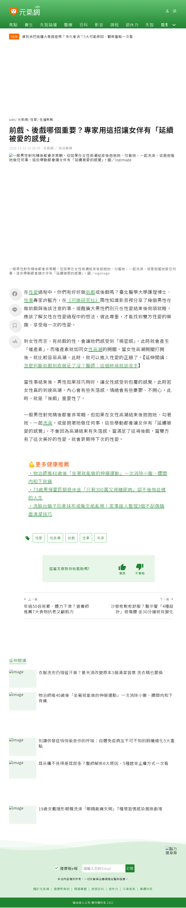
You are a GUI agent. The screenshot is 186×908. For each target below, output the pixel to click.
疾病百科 (97, 889)
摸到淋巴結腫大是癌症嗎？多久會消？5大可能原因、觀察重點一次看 (77, 36)
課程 (114, 24)
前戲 (90, 292)
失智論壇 (48, 24)
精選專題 (80, 889)
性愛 (33, 119)
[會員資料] (167, 11)
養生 (28, 24)
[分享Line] (14, 309)
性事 (28, 300)
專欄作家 (146, 889)
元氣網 (23, 119)
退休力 (132, 24)
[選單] (174, 11)
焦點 (13, 24)
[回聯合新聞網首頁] (13, 11)
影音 (99, 24)
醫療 (68, 24)
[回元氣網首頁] (30, 11)
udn (12, 119)
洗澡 (47, 422)
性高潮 (95, 349)
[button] (174, 24)
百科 (83, 24)
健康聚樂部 (62, 889)
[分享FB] (14, 293)
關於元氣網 (41, 889)
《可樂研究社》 (83, 300)
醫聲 (165, 24)
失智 (149, 24)
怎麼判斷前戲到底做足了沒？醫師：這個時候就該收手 (81, 365)
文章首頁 (129, 889)
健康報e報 (69, 868)
